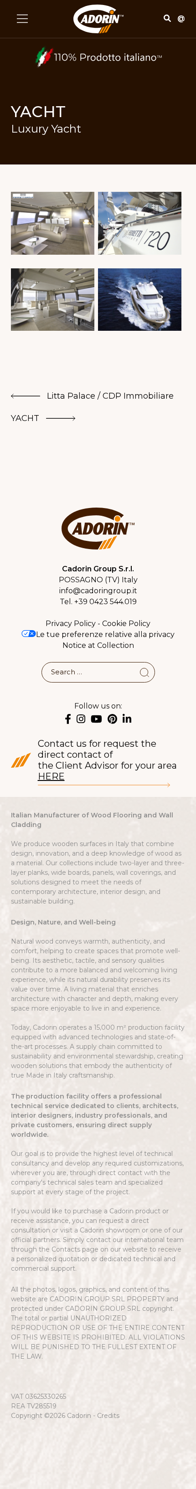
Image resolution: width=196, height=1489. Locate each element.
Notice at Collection (98, 645)
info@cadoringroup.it (98, 590)
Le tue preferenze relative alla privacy (105, 634)
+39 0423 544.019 (105, 601)
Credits (108, 1416)
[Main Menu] (22, 19)
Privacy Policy (71, 623)
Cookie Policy (126, 623)
